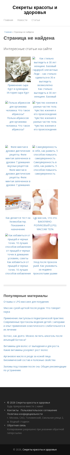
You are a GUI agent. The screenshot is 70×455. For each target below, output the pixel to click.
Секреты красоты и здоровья (35, 9)
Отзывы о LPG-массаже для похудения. (26, 301)
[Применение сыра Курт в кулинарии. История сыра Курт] (18, 81)
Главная (8, 20)
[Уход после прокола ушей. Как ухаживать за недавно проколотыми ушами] (45, 258)
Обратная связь (16, 425)
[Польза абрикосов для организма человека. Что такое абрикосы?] (18, 114)
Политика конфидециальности (25, 414)
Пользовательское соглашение (39, 410)
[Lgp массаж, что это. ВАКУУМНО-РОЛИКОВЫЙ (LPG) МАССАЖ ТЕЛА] (45, 214)
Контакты (13, 410)
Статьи (36, 20)
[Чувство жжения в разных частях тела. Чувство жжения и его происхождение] (45, 114)
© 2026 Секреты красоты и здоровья (28, 402)
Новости (22, 20)
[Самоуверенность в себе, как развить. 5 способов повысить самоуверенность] (45, 158)
